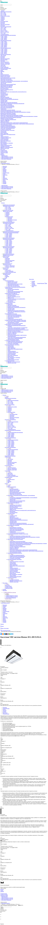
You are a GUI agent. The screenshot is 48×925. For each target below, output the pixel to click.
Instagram (4, 169)
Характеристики (6, 708)
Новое (8, 485)
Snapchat (4, 182)
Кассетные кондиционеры (12, 449)
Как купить (7, 585)
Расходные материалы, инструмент (17, 561)
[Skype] (11, 634)
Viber (4, 175)
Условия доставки (4, 894)
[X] (6, 634)
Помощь (2, 891)
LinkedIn (4, 183)
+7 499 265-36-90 (7, 157)
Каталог (6, 397)
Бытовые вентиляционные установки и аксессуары (20, 535)
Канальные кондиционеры (12, 439)
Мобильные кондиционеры (12, 400)
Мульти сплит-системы (12, 406)
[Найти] (1, 6)
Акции (1, 890)
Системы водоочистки (14, 579)
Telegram (4, 170)
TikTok (4, 180)
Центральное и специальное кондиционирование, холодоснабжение (23, 497)
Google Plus (5, 174)
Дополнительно (6, 713)
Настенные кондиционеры (12, 421)
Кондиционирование (14, 489)
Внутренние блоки (13, 414)
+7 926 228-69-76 (5, 159)
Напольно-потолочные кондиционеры (15, 432)
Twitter (4, 168)
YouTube (4, 171)
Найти (2, 907)
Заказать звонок (8, 598)
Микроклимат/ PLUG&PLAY (16, 505)
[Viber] (7, 634)
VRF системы (10, 459)
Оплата (4, 709)
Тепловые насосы (11, 479)
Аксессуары (9, 472)
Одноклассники (6, 172)
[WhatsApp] (9, 634)
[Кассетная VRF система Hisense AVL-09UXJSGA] (13, 665)
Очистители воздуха (11, 467)
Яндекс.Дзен (5, 179)
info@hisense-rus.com (5, 163)
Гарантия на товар (4, 895)
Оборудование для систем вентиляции (17, 541)
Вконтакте (5, 166)
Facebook (4, 167)
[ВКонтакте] (1, 634)
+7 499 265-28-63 (4, 155)
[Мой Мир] (4, 634)
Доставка (4, 710)
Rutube (4, 173)
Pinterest (4, 181)
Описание (5, 707)
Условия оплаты (3, 893)
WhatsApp (5, 178)
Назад (7, 396)
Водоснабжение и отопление (15, 527)
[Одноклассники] (3, 634)
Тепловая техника (13, 515)
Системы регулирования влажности (17, 555)
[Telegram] (12, 634)
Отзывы (4, 711)
